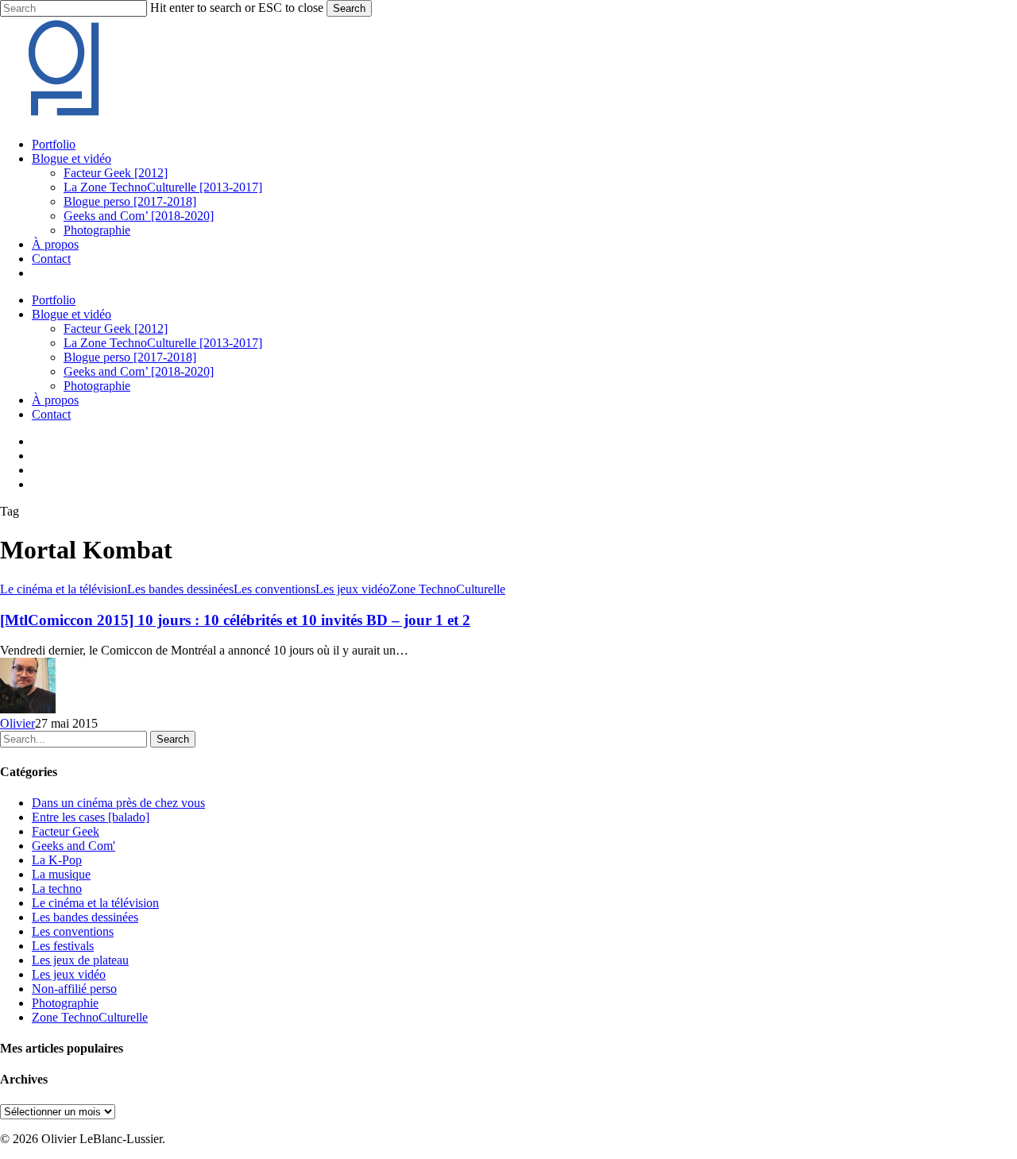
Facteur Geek (65, 831)
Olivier (17, 723)
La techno (57, 888)
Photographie (97, 385)
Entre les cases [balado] (90, 817)
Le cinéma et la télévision (63, 589)
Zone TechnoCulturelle (447, 589)
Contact (51, 414)
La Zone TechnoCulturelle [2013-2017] (163, 343)
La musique (61, 874)
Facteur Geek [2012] (116, 328)
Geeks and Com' (73, 845)
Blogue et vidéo (71, 314)
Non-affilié (74, 988)
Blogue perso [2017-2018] (130, 357)
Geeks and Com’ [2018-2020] (139, 371)
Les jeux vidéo (352, 589)
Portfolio (53, 300)
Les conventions (274, 589)
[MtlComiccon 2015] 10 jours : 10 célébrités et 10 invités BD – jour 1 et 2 (235, 620)
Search (349, 8)
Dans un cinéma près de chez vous (118, 802)
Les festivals (63, 945)
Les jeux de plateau (80, 960)
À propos (55, 400)
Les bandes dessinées (180, 589)
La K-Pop (57, 860)
